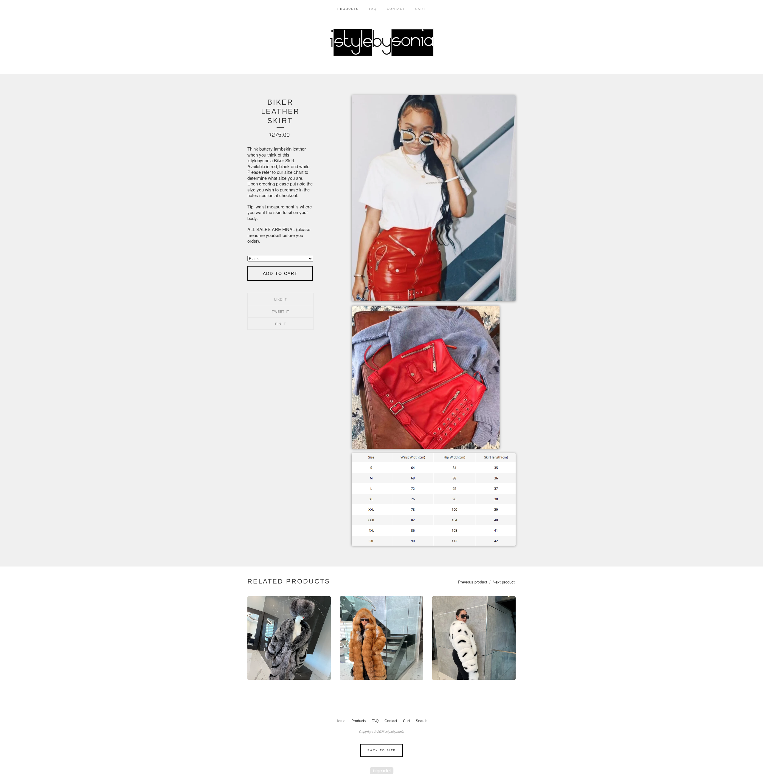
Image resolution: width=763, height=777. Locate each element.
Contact (396, 8)
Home (340, 721)
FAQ (373, 8)
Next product (504, 582)
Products (348, 8)
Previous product (472, 582)
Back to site (381, 750)
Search (421, 721)
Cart (420, 8)
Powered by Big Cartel (381, 770)
